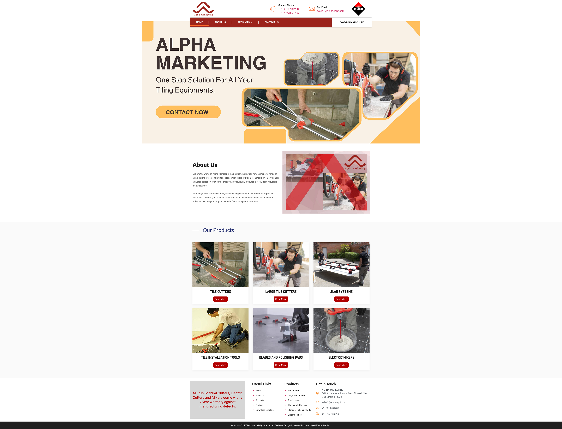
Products (244, 22)
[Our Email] (312, 9)
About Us (220, 22)
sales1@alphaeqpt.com (331, 10)
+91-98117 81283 (288, 9)
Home (199, 22)
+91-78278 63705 (288, 12)
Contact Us (272, 22)
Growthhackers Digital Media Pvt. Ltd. (312, 425)
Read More (220, 299)
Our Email (322, 7)
